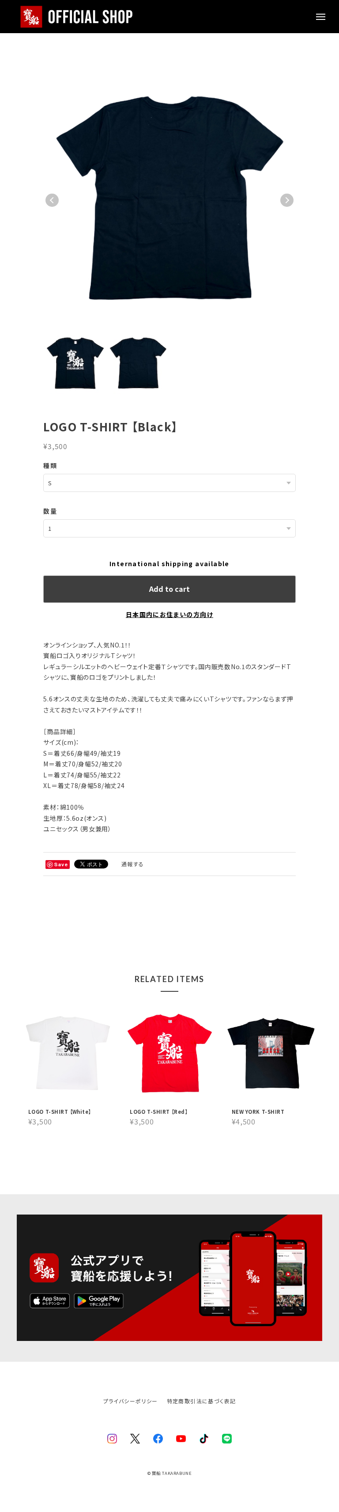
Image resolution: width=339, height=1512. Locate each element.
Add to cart (169, 588)
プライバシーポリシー (130, 1401)
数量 (50, 511)
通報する (132, 864)
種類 (50, 465)
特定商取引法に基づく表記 (201, 1401)
